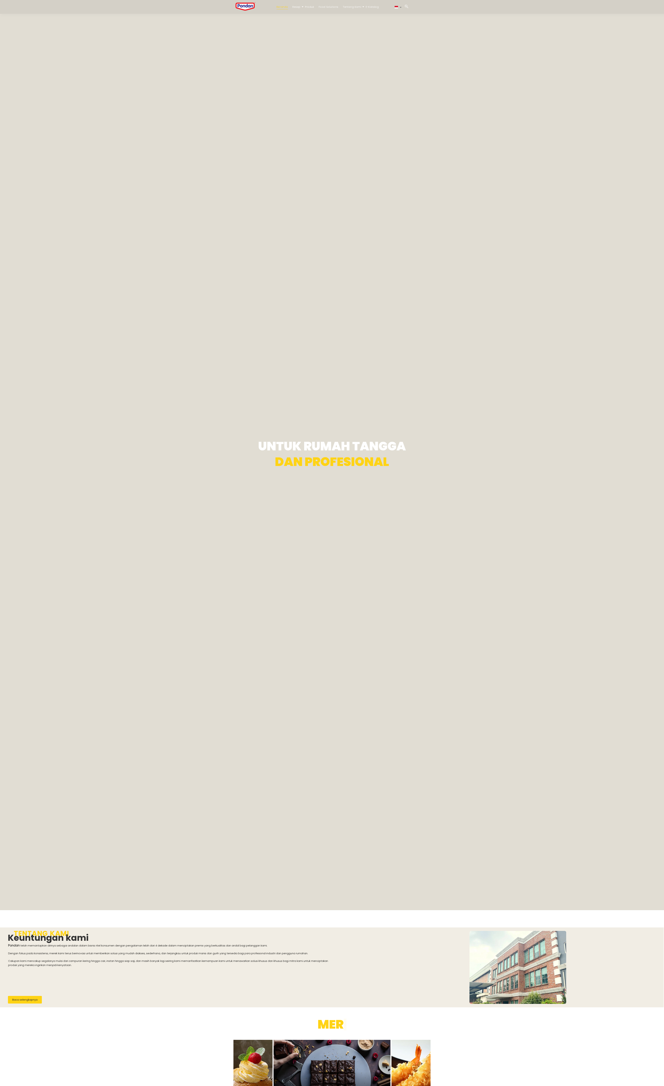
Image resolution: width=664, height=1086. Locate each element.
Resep (296, 7)
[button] (406, 6)
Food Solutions (328, 7)
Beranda (282, 7)
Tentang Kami (352, 7)
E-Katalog (372, 7)
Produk (309, 7)
